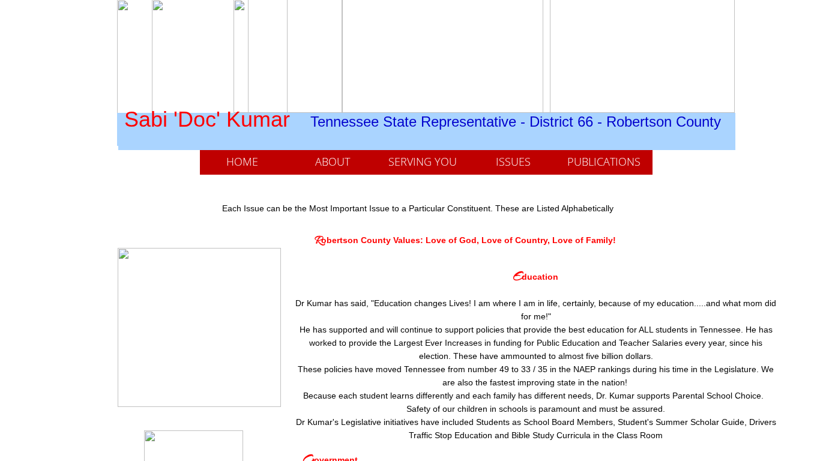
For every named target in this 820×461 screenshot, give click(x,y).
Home (242, 161)
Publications (604, 161)
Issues (513, 161)
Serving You (422, 161)
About (332, 161)
